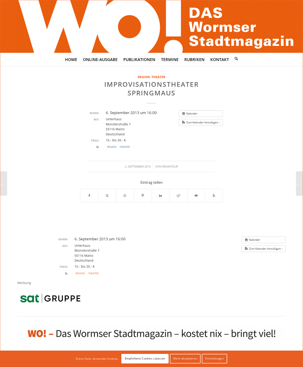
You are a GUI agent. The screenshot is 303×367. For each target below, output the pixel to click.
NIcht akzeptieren (185, 358)
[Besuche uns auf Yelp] (214, 195)
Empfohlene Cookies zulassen (145, 358)
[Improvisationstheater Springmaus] (3, 183)
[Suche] (236, 58)
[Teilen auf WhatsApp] (125, 195)
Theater (158, 77)
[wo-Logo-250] (151, 26)
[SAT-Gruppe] (50, 298)
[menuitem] (71, 59)
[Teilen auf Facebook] (89, 195)
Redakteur (170, 166)
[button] (201, 122)
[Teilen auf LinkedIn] (160, 195)
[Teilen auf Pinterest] (143, 195)
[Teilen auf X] (107, 195)
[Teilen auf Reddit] (178, 195)
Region (144, 77)
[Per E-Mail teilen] (196, 195)
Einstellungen (214, 358)
